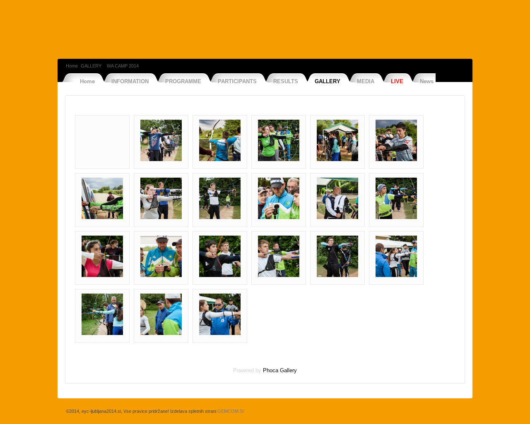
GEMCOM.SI (230, 411)
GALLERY (91, 65)
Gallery (288, 370)
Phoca (270, 370)
